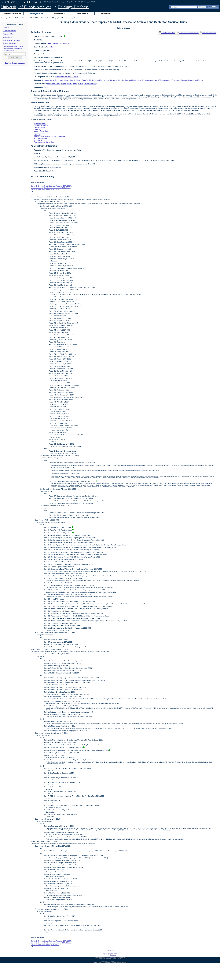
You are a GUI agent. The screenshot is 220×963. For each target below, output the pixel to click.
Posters (80, 84)
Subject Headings (82, 13)
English (46, 87)
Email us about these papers (15, 63)
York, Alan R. (51, 47)
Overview (6, 27)
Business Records (53, 84)
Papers (63, 84)
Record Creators (106, 13)
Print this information (209, 33)
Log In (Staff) (110, 950)
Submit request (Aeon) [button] (168, 33)
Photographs (72, 84)
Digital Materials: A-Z (59, 13)
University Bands (46, 18)
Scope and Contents (9, 31)
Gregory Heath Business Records (13, 46)
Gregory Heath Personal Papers (13, 48)
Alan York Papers (9, 50)
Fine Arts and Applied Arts (30, 18)
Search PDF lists (213, 6)
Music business (111, 80)
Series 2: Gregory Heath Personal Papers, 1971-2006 (50, 188)
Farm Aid (85, 80)
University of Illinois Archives (26, 7)
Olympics (121, 80)
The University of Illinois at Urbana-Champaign (114, 962)
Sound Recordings (90, 84)
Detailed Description (9, 43)
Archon (108, 961)
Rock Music (176, 80)
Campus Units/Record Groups (12, 13)
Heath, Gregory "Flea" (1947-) (58, 43)
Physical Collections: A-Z (35, 13)
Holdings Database (73, 7)
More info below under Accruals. (66, 77)
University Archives (7, 18)
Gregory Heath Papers (59, 18)
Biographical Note (8, 34)
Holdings (17, 18)
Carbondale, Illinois (62, 80)
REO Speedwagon (164, 80)
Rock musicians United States (192, 80)
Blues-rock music (48, 80)
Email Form (113, 955)
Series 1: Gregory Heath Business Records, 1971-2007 (51, 186)
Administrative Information (11, 40)
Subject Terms (7, 37)
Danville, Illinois (75, 80)
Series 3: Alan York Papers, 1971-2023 (45, 190)
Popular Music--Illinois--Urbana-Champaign (141, 80)
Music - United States (97, 80)
